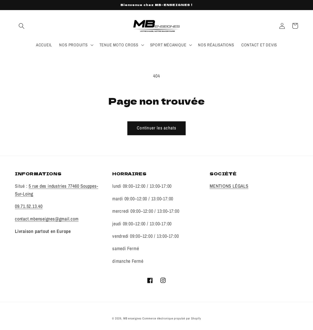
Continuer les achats (156, 128)
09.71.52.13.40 (29, 206)
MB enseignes (132, 318)
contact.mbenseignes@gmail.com (47, 218)
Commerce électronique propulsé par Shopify (171, 318)
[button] (21, 25)
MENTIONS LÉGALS (229, 186)
